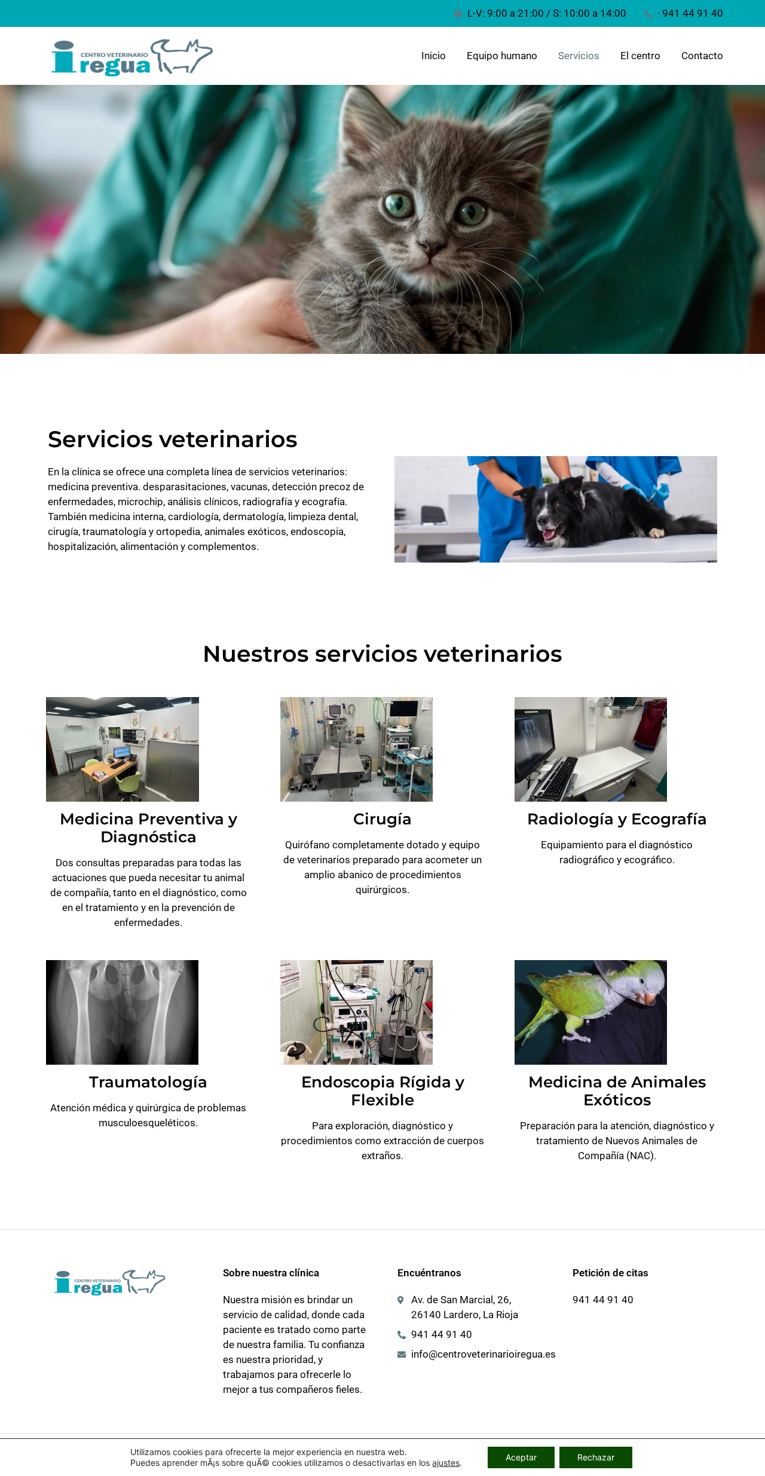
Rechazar (595, 1457)
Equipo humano (502, 56)
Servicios (578, 56)
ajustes (446, 1462)
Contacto (702, 56)
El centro (640, 56)
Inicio (433, 56)
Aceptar (521, 1457)
